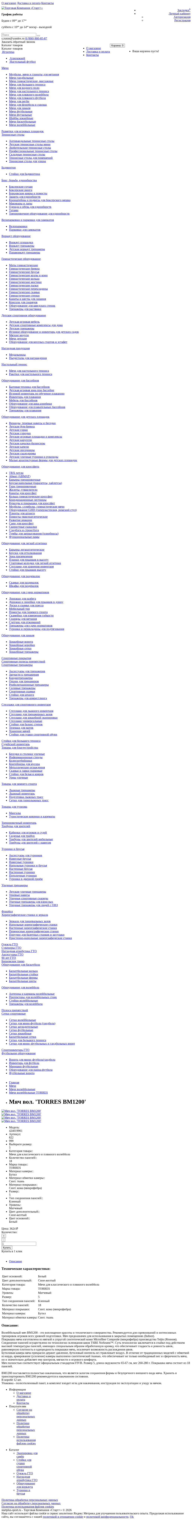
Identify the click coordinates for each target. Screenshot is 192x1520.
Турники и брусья (13, 849)
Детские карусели (20, 440)
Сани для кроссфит (21, 523)
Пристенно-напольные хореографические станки (40, 938)
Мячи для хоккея (19, 108)
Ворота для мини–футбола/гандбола (32, 1059)
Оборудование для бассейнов (20, 380)
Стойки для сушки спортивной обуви (33, 734)
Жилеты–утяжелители (23, 489)
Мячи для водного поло (24, 87)
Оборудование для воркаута (25, 1485)
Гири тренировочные (22, 486)
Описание (15, 1261)
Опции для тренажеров (24, 681)
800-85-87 (36, 38)
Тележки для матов (21, 727)
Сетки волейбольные (22, 1020)
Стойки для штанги (21, 694)
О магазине (9, 3)
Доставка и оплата (28, 3)
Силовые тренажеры (22, 688)
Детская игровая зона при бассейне (31, 390)
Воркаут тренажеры (21, 245)
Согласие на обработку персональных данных (25, 1414)
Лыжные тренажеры (22, 790)
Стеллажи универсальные (25, 721)
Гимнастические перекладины (28, 288)
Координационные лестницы (27, 499)
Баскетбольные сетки (22, 1036)
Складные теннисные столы (27, 154)
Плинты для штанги (22, 513)
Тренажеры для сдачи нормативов (30, 625)
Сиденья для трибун (22, 835)
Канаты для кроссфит (23, 493)
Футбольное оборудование (19, 1053)
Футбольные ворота (21, 1073)
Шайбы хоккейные (21, 118)
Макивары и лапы (20, 203)
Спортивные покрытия (16, 658)
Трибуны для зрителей (16, 826)
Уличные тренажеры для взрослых (31, 901)
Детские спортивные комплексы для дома (36, 325)
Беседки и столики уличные (27, 754)
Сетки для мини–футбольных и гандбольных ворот (42, 1043)
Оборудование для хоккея (18, 635)
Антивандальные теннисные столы (31, 141)
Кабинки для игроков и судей (28, 832)
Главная (14, 1082)
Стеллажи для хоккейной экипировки (33, 717)
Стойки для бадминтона (24, 173)
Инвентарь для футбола (24, 1063)
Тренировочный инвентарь (19, 822)
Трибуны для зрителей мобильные (31, 839)
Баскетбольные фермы (23, 977)
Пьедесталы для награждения (28, 358)
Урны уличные (18, 777)
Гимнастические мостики (25, 282)
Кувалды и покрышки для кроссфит (32, 503)
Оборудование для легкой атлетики (24, 543)
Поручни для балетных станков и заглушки (36, 934)
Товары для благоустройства (20, 747)
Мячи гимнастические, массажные (31, 81)
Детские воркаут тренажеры (27, 249)
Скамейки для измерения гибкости (31, 615)
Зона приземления (20, 556)
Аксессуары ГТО (12, 954)
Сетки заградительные (23, 1026)
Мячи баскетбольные (22, 121)
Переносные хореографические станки (34, 931)
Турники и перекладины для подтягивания (36, 629)
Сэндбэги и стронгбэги (24, 530)
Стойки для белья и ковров (26, 774)
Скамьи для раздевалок (24, 582)
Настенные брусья (20, 868)
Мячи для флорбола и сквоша (28, 104)
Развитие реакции (20, 520)
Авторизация (182, 17)
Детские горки (18, 429)
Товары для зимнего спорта (19, 783)
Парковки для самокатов (24, 229)
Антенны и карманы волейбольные (32, 993)
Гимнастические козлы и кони (28, 275)
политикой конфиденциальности (107, 1516)
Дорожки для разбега (22, 598)
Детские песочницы (22, 450)
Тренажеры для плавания (25, 410)
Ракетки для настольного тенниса (30, 374)
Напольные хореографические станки (33, 924)
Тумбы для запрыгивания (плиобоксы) (33, 533)
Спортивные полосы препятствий (23, 661)
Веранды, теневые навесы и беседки (32, 423)
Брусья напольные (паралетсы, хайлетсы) (35, 483)
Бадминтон (9, 167)
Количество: (9, 1232)
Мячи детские (18, 338)
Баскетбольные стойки (23, 974)
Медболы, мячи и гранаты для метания (34, 74)
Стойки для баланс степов (26, 724)
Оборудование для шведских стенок (32, 305)
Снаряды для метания (23, 618)
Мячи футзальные (20, 114)
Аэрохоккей (17, 58)
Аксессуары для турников (25, 855)
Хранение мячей (19, 731)
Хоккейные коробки (22, 645)
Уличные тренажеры (15, 885)
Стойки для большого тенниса (21, 740)
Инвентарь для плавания (25, 397)
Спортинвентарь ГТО (15, 1050)
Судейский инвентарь (16, 744)
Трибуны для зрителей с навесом (30, 842)
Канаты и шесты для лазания (27, 298)
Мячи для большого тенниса (27, 84)
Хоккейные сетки (20, 648)
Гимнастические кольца (24, 278)
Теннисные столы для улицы (27, 161)
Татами (13, 210)
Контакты (47, 3)
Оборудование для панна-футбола (30, 1069)
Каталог (12, 48)
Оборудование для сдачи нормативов (25, 592)
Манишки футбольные (23, 1066)
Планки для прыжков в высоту (29, 559)
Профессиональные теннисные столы (33, 151)
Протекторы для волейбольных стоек (33, 997)
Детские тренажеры (21, 328)
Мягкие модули (19, 335)
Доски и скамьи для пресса (26, 605)
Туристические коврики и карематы (32, 816)
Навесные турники (21, 862)
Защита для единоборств (24, 196)
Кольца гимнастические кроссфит (30, 496)
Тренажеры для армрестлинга (28, 698)
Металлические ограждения (27, 767)
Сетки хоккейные (20, 1033)
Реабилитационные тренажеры (29, 684)
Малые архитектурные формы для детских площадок (43, 460)
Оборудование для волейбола (20, 987)
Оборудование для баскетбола (21, 964)
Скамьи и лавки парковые (25, 770)
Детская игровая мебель (24, 321)
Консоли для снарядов (23, 302)
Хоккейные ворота (21, 641)
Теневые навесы (19, 895)
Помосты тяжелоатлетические (28, 516)
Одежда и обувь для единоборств (30, 206)
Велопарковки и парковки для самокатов (28, 220)
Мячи (5, 68)
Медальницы (17, 354)
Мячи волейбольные (22, 124)
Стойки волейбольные (23, 1000)
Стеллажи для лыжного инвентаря (31, 710)
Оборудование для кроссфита (20, 466)
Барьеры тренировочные (24, 479)
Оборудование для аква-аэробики (30, 403)
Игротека (8, 52)
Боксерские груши (21, 186)
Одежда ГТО (10, 944)
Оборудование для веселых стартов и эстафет (38, 342)
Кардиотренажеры (21, 678)
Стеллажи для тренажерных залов (30, 714)
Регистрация (182, 20)
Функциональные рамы (24, 536)
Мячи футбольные (20, 111)
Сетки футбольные (21, 1030)
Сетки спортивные (14, 1013)
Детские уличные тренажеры (27, 891)
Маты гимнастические (23, 265)
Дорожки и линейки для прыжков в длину (36, 602)
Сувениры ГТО (11, 947)
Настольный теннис (14, 364)
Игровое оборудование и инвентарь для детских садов (44, 331)
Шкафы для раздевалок (24, 585)
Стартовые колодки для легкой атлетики (35, 563)
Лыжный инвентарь (22, 793)
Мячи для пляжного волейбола (29, 94)
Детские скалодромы (22, 453)
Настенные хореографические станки (33, 928)
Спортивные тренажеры (17, 664)
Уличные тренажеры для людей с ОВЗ (33, 905)
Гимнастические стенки (24, 295)
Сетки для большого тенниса (27, 1040)
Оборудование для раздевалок (21, 576)
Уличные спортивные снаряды (28, 898)
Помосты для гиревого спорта (28, 612)
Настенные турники (22, 872)
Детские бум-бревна (22, 426)
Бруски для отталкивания (25, 553)
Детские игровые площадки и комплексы (35, 436)
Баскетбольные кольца (23, 971)
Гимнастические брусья (24, 272)
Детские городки (20, 433)
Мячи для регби (19, 101)
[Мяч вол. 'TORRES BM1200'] (21, 1110)
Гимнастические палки (23, 285)
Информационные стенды (26, 757)
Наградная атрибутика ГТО (19, 951)
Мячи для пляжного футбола (27, 98)
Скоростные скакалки (23, 526)
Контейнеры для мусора (24, 764)
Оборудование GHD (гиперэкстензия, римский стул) (43, 510)
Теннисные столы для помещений (31, 157)
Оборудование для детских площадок (26, 416)
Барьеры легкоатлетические (26, 549)
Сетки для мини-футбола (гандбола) (32, 1023)
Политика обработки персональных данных (25, 1428)
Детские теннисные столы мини (29, 144)
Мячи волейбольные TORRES (28, 1092)
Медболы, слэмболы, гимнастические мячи (36, 506)
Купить (7, 1247)
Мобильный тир (19, 608)
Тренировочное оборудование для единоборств (39, 213)
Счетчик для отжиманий (24, 622)
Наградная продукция (16, 348)
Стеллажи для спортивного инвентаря (26, 704)
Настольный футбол (22, 61)
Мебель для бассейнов (23, 400)
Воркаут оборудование (16, 236)
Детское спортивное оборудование (24, 315)
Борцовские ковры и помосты (28, 193)
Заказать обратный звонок (18, 41)
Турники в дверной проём (26, 878)
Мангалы (15, 813)
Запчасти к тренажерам (24, 674)
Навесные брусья (20, 858)
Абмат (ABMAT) (19, 476)
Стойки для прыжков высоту (27, 569)
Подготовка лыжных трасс (26, 797)
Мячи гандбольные (21, 77)
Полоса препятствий (15, 1010)
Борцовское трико (13, 961)
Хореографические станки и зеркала (25, 914)
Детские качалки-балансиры (27, 443)
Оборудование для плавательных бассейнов (37, 407)
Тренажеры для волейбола (26, 1003)
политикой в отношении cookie (63, 1516)
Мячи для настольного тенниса (29, 91)
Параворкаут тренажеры (24, 252)
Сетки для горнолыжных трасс (29, 800)
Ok (132, 1516)
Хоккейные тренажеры (23, 651)
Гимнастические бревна (24, 268)
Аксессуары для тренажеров (27, 671)
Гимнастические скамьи (24, 292)
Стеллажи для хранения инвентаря (31, 566)
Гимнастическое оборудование (21, 258)
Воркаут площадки (21, 242)
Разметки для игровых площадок (23, 131)
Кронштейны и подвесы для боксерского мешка (39, 200)
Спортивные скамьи (22, 691)
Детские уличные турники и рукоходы (33, 456)
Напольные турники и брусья (28, 865)
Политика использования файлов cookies (26, 1440)
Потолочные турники (23, 875)
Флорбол (7, 911)
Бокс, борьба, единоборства (19, 180)
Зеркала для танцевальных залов (30, 921)
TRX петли (16, 472)
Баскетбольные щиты (22, 981)
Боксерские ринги (20, 190)
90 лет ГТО (9, 957)
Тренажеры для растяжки (25, 309)
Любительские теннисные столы (30, 147)
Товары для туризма (14, 806)
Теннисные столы (13, 134)
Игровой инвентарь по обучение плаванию (36, 393)
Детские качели (19, 446)
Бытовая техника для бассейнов (29, 386)
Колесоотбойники (20, 760)
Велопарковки (18, 226)
